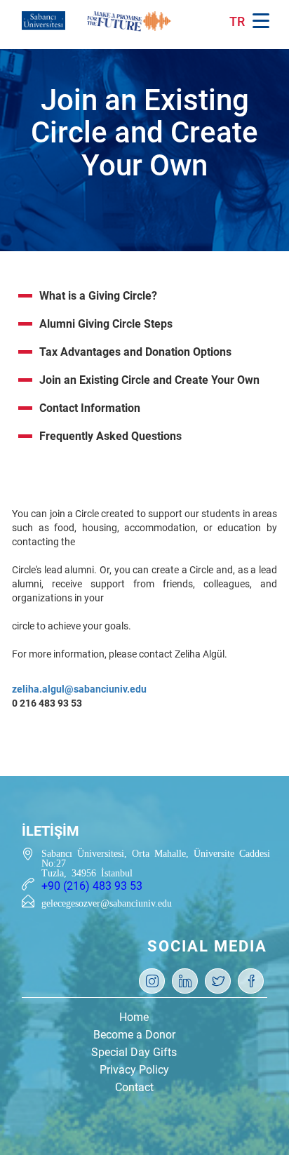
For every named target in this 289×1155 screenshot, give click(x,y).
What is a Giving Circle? (98, 295)
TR (237, 21)
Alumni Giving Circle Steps (106, 324)
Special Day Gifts (134, 1052)
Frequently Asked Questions (110, 436)
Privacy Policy (134, 1069)
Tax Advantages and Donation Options (135, 352)
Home (134, 1017)
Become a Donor (134, 1034)
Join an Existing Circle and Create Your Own (149, 380)
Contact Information (89, 408)
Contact (134, 1087)
